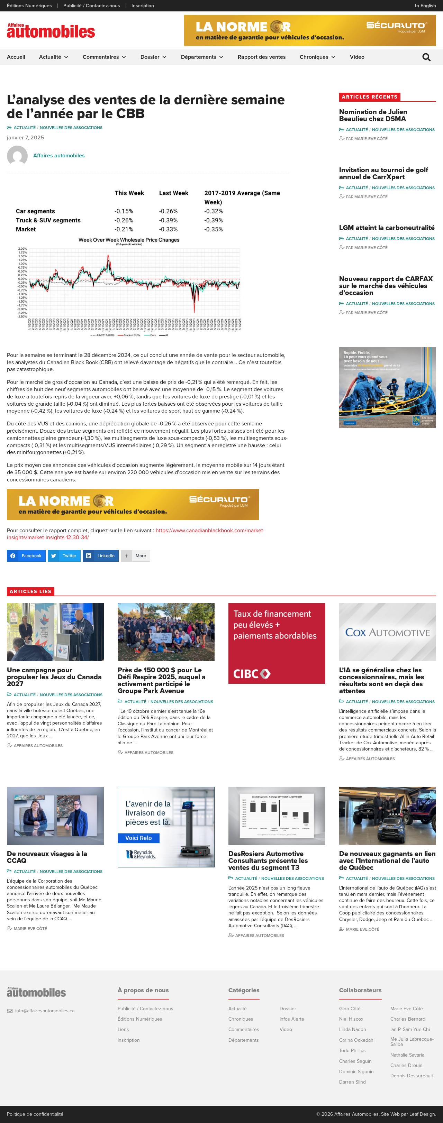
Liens (123, 1029)
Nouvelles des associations (71, 128)
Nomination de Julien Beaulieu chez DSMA (373, 115)
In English (425, 6)
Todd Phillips (352, 1050)
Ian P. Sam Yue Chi (410, 1029)
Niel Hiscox (351, 1019)
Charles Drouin (406, 1065)
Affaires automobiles (59, 155)
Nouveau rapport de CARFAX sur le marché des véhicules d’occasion (386, 286)
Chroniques (314, 57)
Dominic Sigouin (356, 1071)
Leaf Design (422, 1114)
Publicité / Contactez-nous (91, 5)
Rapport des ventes (262, 57)
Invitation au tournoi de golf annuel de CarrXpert (383, 173)
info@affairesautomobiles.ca (44, 1011)
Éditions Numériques (29, 5)
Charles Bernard (407, 1019)
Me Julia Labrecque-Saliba (412, 1042)
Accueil (16, 57)
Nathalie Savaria (407, 1055)
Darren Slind (352, 1082)
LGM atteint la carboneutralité (387, 228)
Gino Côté (350, 1008)
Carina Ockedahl (356, 1040)
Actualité (50, 57)
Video (357, 57)
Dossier (150, 57)
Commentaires (101, 57)
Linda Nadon (352, 1029)
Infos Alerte (292, 1019)
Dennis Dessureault (411, 1075)
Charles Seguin (355, 1061)
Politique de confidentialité (35, 1114)
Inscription (143, 5)
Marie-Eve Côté (371, 138)
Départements (198, 57)
